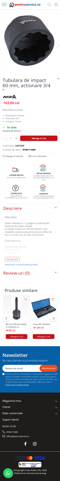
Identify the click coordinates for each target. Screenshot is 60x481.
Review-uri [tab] (16, 273)
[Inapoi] (57, 79)
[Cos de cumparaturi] (56, 5)
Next (57, 45)
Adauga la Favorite (14, 156)
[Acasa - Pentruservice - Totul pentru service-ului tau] (25, 5)
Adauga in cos (39, 138)
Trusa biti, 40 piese (41, 324)
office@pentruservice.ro (17, 436)
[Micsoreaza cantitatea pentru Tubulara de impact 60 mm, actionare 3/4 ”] (5, 138)
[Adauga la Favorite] (25, 299)
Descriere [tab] (12, 208)
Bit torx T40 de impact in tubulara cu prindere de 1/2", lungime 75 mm (16, 325)
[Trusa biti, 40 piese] (44, 308)
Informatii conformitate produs (21, 264)
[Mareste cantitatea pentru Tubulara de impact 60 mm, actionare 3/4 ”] (16, 138)
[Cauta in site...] (49, 5)
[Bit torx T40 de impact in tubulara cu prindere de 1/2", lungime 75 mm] (17, 308)
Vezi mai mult (12, 259)
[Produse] (4, 4)
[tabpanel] (30, 42)
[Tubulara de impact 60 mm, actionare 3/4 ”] (30, 42)
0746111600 (12, 432)
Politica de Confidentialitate (17, 384)
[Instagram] (34, 444)
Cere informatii (38, 156)
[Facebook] (25, 444)
